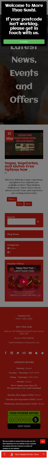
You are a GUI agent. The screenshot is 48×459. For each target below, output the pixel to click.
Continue (24, 41)
